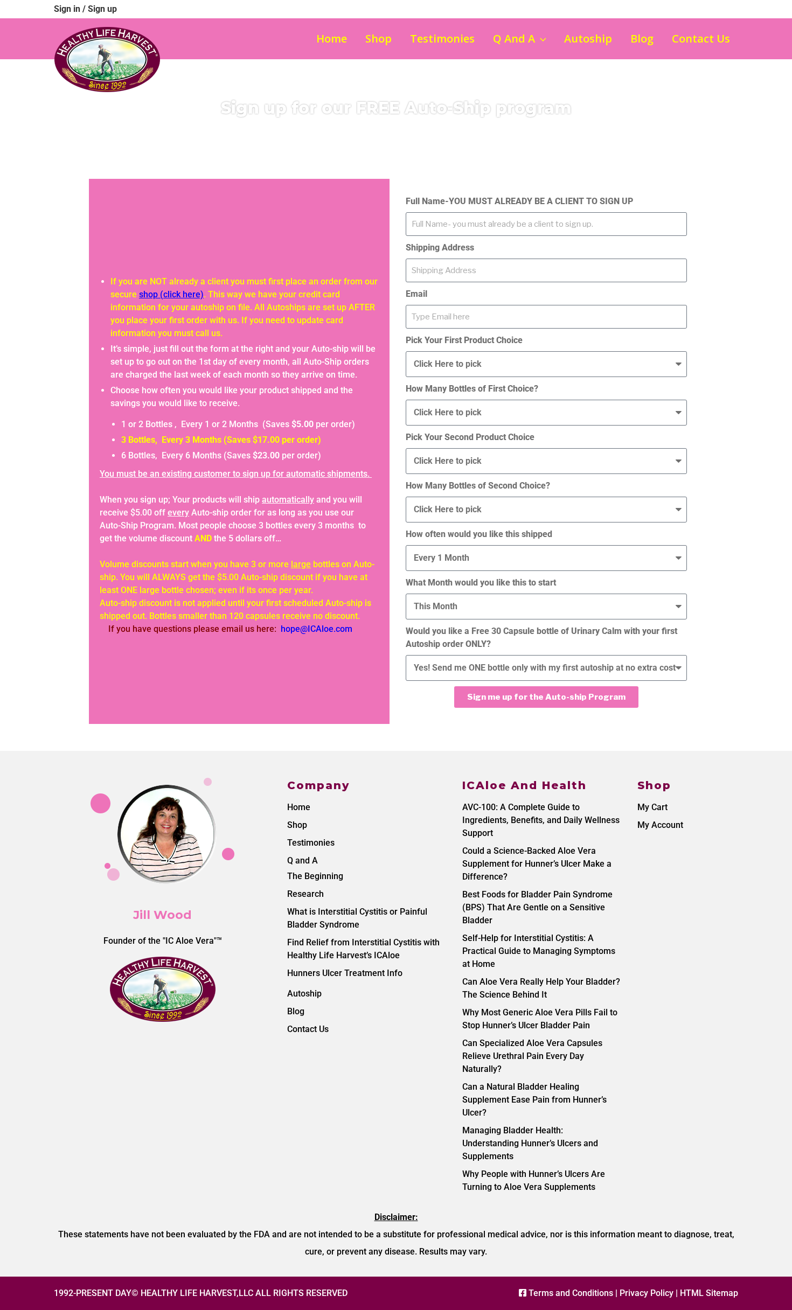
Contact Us (701, 38)
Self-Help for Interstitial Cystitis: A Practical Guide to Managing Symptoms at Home (538, 951)
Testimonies (442, 38)
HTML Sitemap (709, 1293)
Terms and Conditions (571, 1293)
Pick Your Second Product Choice (470, 437)
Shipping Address (440, 247)
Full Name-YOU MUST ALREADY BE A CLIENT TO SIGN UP (519, 201)
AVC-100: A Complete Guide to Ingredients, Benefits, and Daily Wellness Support (541, 820)
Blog (642, 38)
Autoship (588, 38)
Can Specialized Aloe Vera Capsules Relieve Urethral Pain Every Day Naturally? (532, 1056)
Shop (378, 38)
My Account (660, 825)
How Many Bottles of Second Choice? (478, 485)
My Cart (652, 807)
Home (331, 38)
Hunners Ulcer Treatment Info (344, 973)
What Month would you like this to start (481, 582)
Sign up (102, 9)
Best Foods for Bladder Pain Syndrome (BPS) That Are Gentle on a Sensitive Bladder (537, 907)
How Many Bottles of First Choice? (472, 389)
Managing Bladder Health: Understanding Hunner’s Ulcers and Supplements (530, 1143)
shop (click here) (171, 294)
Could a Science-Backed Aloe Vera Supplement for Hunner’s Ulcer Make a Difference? (537, 864)
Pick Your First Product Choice (464, 340)
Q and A (514, 38)
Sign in (68, 9)
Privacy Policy (646, 1293)
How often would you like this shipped (479, 534)
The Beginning (315, 876)
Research (305, 894)
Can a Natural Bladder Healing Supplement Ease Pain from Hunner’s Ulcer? (534, 1100)
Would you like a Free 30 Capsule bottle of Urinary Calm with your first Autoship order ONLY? (541, 637)
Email (416, 294)
